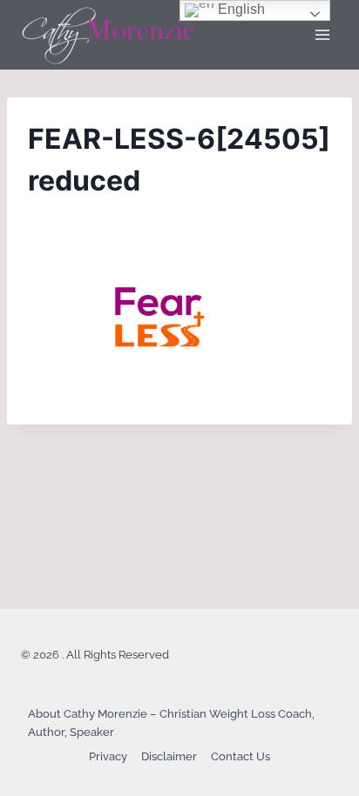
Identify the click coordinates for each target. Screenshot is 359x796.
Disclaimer (169, 756)
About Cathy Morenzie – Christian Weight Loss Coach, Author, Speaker (171, 723)
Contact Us (240, 756)
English (239, 9)
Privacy (108, 756)
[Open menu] (322, 34)
